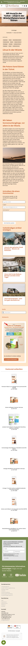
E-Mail (4, 204)
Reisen (11, 42)
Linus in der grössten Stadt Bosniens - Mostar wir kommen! (13, 248)
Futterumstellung (5, 592)
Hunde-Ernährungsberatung (8, 588)
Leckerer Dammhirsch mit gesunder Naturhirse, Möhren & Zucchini (14, 427)
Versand (3, 591)
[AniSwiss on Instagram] (11, 577)
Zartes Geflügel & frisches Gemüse (14, 407)
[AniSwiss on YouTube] (20, 576)
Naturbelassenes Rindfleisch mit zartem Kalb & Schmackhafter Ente (14, 529)
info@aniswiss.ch (5, 620)
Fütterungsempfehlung (6, 593)
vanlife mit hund (16, 46)
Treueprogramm (5, 586)
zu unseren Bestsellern (11, 359)
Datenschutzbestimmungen (8, 554)
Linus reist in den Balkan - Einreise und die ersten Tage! (13, 275)
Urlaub (10, 46)
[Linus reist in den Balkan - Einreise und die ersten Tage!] (14, 264)
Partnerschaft (6, 42)
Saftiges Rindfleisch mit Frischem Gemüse (14, 468)
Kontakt (3, 606)
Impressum (4, 602)
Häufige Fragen (5, 589)
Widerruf (3, 605)
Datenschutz (4, 603)
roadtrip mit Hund (17, 44)
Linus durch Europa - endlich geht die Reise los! (13, 299)
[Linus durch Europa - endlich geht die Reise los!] (14, 290)
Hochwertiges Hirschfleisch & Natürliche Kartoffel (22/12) (14, 448)
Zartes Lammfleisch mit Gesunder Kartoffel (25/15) (14, 509)
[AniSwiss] (12, 5)
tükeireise (5, 46)
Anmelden (6, 558)
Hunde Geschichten (17, 40)
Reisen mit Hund (18, 42)
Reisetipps (5, 44)
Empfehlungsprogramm (7, 595)
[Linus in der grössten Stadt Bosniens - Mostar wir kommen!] (14, 238)
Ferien (10, 40)
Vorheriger (14, 30)
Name (5, 199)
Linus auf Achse (17, 32)
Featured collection (14, 369)
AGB (2, 600)
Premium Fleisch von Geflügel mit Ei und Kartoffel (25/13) (14, 387)
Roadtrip (10, 44)
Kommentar (6, 210)
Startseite (9, 32)
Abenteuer (5, 40)
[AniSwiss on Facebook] (4, 577)
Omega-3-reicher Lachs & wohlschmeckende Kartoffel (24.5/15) (14, 488)
